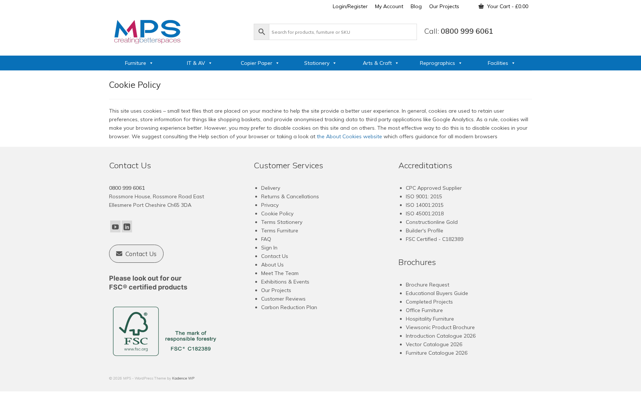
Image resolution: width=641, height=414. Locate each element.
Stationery (316, 63)
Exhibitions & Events (285, 281)
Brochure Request (427, 284)
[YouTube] (115, 226)
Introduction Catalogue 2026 (441, 335)
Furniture (135, 63)
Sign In (269, 247)
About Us (272, 264)
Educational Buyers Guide (437, 293)
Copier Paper (256, 63)
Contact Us (274, 256)
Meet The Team (280, 273)
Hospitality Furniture (430, 318)
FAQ (266, 239)
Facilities (498, 63)
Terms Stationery (281, 222)
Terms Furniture (279, 230)
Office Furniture (424, 310)
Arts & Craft (377, 63)
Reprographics (437, 63)
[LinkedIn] (127, 226)
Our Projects (276, 290)
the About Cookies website (349, 136)
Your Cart (507, 6)
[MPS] (178, 30)
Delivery (270, 188)
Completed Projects (429, 301)
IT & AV (196, 63)
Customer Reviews (283, 298)
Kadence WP (183, 378)
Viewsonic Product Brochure (440, 327)
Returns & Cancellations (290, 196)
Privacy (270, 205)
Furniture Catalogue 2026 (436, 353)
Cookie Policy (277, 213)
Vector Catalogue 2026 (434, 344)
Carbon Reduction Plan (289, 307)
